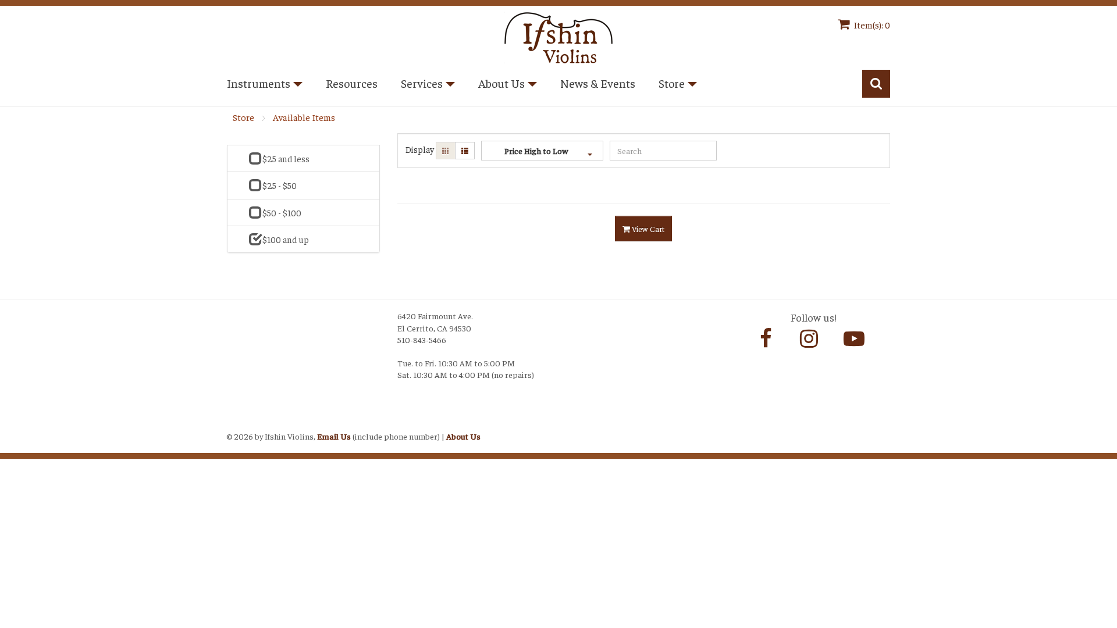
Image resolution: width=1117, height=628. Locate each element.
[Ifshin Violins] (558, 35)
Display (419, 149)
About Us (463, 436)
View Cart (647, 228)
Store (243, 117)
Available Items (304, 117)
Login (239, 421)
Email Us (334, 436)
